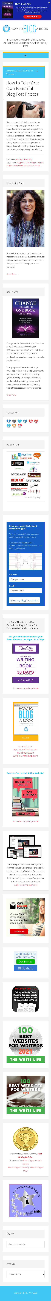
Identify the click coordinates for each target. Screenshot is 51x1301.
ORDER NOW (32, 16)
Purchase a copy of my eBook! (25, 688)
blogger (33, 162)
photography (29, 165)
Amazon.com (25, 746)
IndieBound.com (26, 752)
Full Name (13, 574)
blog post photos (22, 162)
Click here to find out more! (25, 884)
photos (37, 165)
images (9, 165)
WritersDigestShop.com (25, 755)
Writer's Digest (28, 1160)
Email (12, 586)
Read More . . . (12, 274)
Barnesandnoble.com (25, 749)
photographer (18, 165)
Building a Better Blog (24, 159)
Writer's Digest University (18, 1167)
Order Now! (11, 395)
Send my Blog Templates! (24, 600)
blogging (40, 162)
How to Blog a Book (26, 29)
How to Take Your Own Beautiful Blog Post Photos (22, 88)
